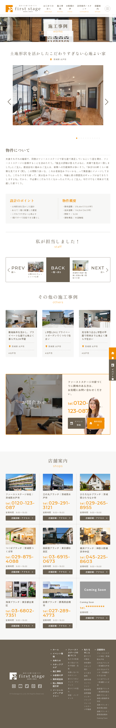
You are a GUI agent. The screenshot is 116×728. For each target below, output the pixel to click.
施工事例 (57, 671)
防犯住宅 (87, 689)
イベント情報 (79, 423)
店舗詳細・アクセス (20, 518)
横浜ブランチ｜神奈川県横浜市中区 (103, 698)
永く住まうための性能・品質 (73, 665)
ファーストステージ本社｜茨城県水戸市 (103, 656)
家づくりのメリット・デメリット (73, 682)
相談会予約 (113, 355)
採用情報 (87, 693)
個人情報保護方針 (58, 684)
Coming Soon (102, 718)
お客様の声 (58, 675)
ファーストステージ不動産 (87, 706)
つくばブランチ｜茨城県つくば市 (103, 682)
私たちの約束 (73, 659)
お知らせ (57, 660)
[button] (76, 138)
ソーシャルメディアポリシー (58, 693)
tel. (78, 407)
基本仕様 (87, 679)
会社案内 (87, 662)
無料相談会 (98, 423)
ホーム (56, 649)
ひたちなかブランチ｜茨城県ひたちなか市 (103, 672)
